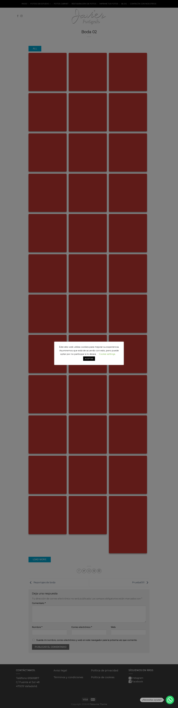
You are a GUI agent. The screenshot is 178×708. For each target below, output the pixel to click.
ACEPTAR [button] (89, 358)
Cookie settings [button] (107, 354)
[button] (170, 700)
